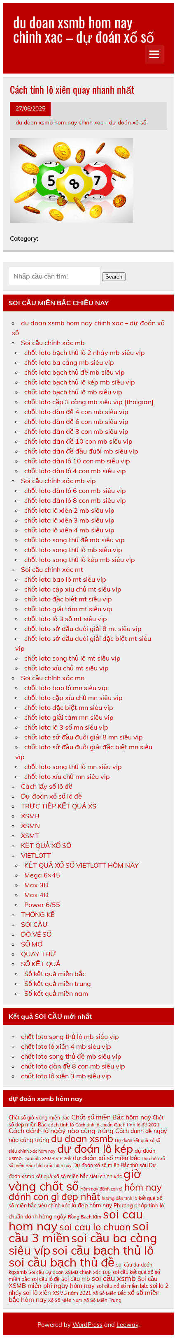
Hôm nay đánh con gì (101, 1189)
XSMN (30, 826)
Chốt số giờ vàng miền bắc (39, 1118)
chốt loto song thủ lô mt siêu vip (72, 658)
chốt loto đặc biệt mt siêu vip (68, 599)
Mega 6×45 (42, 875)
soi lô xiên (37, 1293)
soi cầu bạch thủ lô (103, 1250)
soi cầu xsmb (113, 1278)
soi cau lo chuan (95, 1227)
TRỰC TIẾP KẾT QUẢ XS (58, 806)
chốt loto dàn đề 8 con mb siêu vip (76, 431)
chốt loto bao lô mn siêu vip (65, 688)
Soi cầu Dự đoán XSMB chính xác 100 (69, 1272)
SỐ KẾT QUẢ (41, 964)
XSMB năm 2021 (72, 1293)
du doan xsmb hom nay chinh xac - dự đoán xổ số (81, 122)
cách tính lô (61, 1125)
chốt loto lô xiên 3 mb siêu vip (69, 520)
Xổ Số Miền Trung (102, 1300)
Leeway (127, 1325)
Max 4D (36, 895)
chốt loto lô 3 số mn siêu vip (66, 727)
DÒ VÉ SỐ (36, 934)
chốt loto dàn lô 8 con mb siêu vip (75, 500)
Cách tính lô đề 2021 (137, 1125)
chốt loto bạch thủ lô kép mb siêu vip (79, 382)
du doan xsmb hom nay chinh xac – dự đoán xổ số (83, 29)
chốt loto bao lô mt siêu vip (65, 579)
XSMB (30, 816)
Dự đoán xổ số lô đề (51, 796)
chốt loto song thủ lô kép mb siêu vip (79, 559)
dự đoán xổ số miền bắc (106, 1158)
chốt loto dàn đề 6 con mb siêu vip (76, 421)
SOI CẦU (34, 924)
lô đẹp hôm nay (92, 1205)
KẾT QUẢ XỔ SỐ (46, 845)
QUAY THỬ (38, 954)
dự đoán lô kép (95, 1149)
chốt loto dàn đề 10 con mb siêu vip (78, 441)
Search (113, 277)
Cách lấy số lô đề (46, 786)
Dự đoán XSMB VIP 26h (47, 1158)
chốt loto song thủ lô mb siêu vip (73, 550)
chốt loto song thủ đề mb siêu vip (74, 540)
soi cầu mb (75, 1279)
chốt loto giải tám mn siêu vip (69, 717)
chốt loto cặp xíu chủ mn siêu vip (73, 697)
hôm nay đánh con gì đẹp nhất (85, 1191)
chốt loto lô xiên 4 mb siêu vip (69, 530)
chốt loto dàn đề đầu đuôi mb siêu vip (81, 451)
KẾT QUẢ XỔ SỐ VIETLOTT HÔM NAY (81, 865)
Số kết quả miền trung (57, 983)
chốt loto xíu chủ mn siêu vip (67, 776)
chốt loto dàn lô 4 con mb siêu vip (75, 471)
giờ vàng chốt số (75, 1179)
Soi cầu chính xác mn (52, 678)
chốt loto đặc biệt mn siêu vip (68, 707)
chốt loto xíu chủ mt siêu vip (66, 668)
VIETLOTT (36, 855)
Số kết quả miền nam (56, 993)
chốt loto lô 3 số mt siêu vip (65, 619)
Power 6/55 (42, 904)
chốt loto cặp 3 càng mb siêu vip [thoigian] (89, 402)
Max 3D (36, 885)
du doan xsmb (82, 1139)
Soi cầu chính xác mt (52, 569)
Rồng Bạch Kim (84, 1217)
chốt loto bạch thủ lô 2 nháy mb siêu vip (84, 352)
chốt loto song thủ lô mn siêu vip (73, 766)
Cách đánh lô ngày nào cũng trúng (61, 1130)
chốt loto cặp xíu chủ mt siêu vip (72, 589)
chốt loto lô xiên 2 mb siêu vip (69, 510)
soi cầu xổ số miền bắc (122, 1286)
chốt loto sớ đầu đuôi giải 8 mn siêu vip (83, 737)
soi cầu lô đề (45, 1279)
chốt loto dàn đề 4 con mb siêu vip (76, 412)
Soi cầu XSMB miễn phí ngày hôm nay (83, 1282)
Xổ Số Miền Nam (65, 1300)
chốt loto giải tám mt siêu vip (68, 609)
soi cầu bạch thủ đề (61, 1262)
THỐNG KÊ (37, 914)
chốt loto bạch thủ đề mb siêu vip (74, 372)
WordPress (87, 1325)
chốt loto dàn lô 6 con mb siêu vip (75, 490)
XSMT (30, 835)
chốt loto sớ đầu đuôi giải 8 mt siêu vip (83, 628)
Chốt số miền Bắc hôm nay (111, 1117)
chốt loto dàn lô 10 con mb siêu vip (77, 461)
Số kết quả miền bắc (55, 974)
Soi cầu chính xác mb (53, 343)
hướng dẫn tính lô (119, 1198)
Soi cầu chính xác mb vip (58, 481)
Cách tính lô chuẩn (93, 1125)
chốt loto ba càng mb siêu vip (69, 362)
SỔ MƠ (31, 944)
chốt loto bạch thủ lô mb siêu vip (73, 392)
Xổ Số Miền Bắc (109, 1293)
